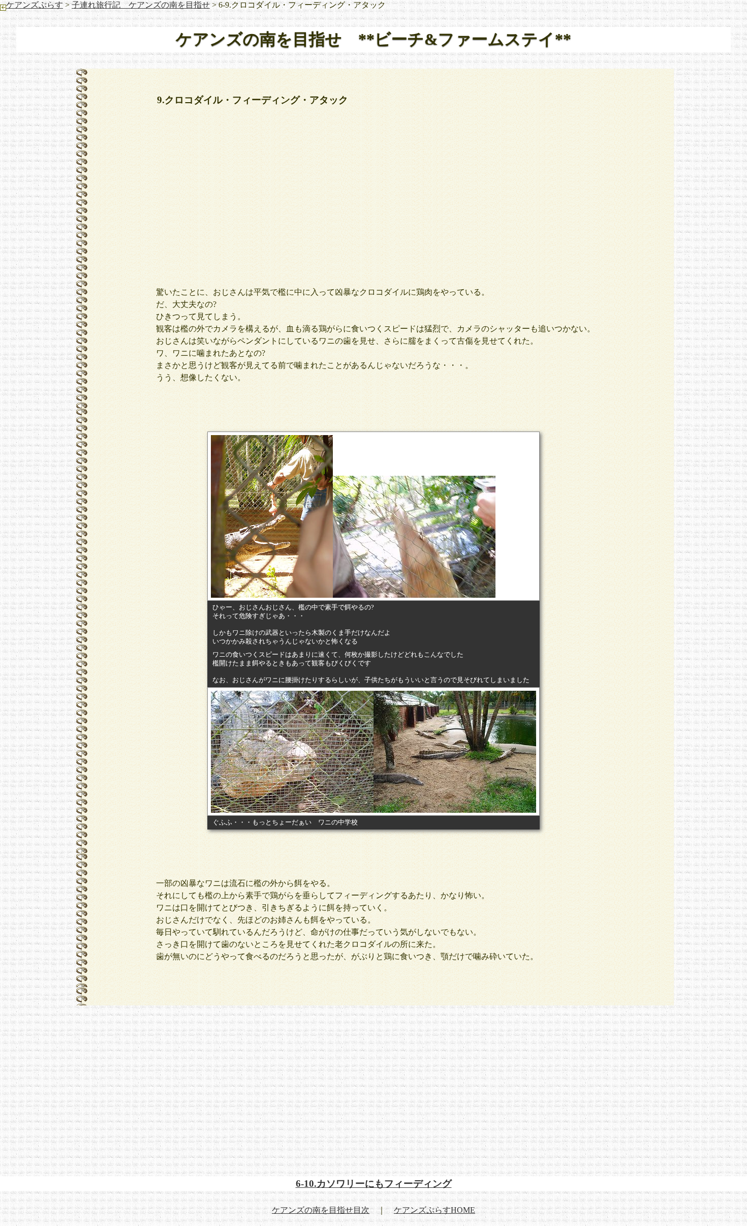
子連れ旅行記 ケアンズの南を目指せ (141, 5)
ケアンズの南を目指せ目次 (320, 1210)
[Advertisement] (373, 190)
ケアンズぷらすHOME (434, 1210)
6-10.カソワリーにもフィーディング (374, 1183)
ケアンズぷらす (34, 5)
